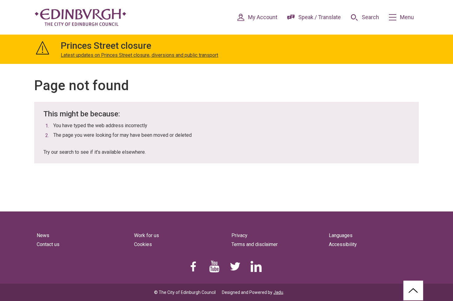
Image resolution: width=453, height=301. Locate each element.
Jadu (278, 292)
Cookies (143, 244)
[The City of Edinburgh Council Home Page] (80, 17)
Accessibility (343, 244)
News (43, 235)
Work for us (146, 235)
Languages (341, 235)
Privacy (239, 235)
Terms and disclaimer (254, 244)
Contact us (48, 244)
